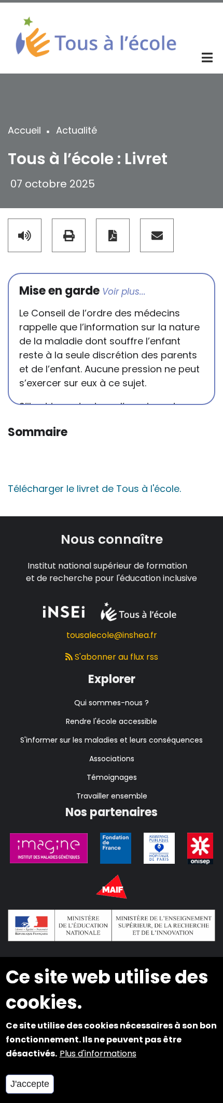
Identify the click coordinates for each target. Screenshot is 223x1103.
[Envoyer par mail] (157, 235)
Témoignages (112, 777)
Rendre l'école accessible (111, 721)
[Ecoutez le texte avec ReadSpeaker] (24, 235)
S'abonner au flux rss (115, 657)
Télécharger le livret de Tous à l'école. (94, 488)
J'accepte (29, 1084)
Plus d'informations (98, 1054)
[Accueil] (96, 36)
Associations (111, 758)
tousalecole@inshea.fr (111, 635)
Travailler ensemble (111, 796)
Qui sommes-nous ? (111, 703)
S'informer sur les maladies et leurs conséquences (111, 740)
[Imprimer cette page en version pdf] (113, 235)
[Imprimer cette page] (69, 235)
